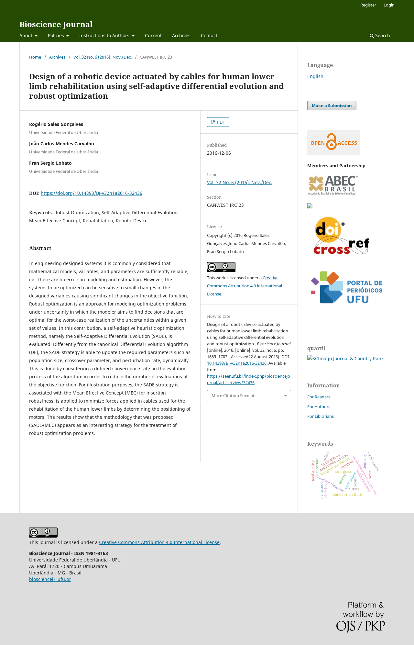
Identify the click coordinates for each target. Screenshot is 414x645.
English (315, 76)
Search (382, 35)
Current (153, 35)
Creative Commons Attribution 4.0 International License (244, 286)
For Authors (318, 406)
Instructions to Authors (105, 35)
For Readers (318, 397)
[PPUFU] (346, 309)
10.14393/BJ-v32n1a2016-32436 (237, 363)
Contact (209, 35)
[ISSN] (309, 207)
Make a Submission (332, 105)
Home (35, 57)
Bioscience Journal (56, 24)
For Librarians (320, 416)
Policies (56, 35)
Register (368, 5)
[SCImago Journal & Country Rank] (345, 358)
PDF (220, 122)
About (26, 35)
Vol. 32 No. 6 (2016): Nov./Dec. (102, 57)
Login (389, 5)
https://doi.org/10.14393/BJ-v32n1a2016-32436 (91, 193)
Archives (181, 35)
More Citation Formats (234, 395)
